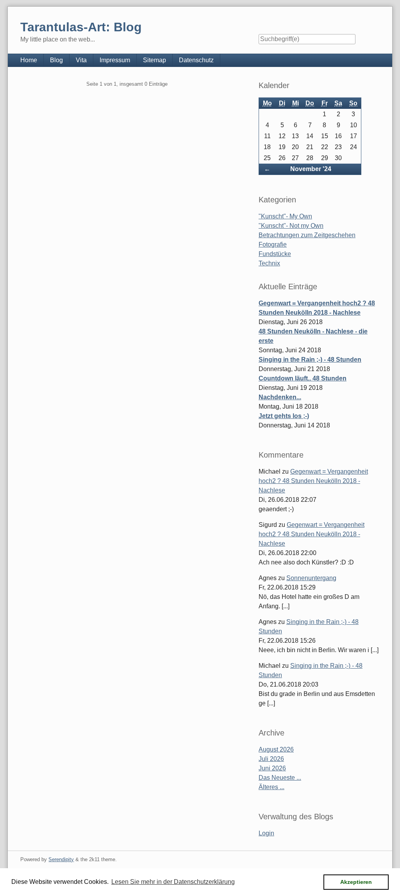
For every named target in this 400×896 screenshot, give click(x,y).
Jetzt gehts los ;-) (284, 416)
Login (266, 833)
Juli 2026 (271, 758)
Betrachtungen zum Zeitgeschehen (307, 235)
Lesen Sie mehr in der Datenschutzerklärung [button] (173, 881)
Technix (269, 263)
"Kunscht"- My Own (285, 216)
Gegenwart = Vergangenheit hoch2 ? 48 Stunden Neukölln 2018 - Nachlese (313, 481)
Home (28, 60)
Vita (81, 60)
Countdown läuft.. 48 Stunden (302, 378)
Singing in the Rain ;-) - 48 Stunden (310, 359)
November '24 (310, 169)
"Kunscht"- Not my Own (291, 225)
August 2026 (276, 749)
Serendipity (61, 859)
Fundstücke (275, 254)
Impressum (115, 60)
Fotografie (273, 244)
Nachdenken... (280, 397)
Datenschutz (196, 60)
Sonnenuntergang (311, 578)
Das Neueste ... (280, 777)
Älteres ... (271, 787)
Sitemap (154, 60)
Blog (56, 60)
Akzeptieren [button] (356, 882)
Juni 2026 (272, 768)
